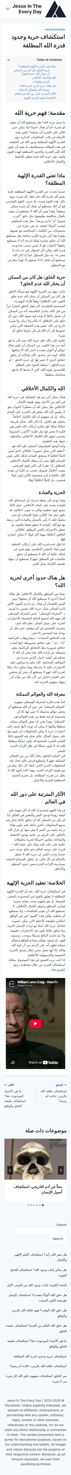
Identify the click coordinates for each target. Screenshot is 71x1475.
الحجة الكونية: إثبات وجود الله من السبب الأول (37, 1285)
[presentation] (35, 1159)
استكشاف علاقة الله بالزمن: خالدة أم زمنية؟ (54, 1093)
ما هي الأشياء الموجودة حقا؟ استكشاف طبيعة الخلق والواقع (15, 1095)
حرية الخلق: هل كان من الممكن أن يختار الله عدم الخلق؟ (32, 72)
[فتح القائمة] (7, 9)
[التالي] (10, 1170)
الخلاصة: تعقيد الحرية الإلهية (40, 97)
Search (61, 1225)
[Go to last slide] (61, 1170)
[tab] (43, 1205)
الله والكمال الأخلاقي (44, 77)
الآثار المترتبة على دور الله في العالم (35, 93)
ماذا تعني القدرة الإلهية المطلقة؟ (37, 66)
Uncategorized (55, 29)
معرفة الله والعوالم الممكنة (34, 89)
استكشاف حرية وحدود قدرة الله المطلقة (40, 1356)
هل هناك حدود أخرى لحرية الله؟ (38, 85)
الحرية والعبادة (41, 81)
